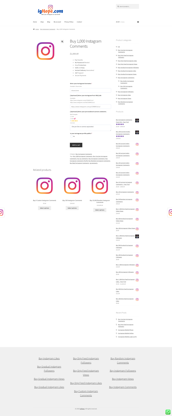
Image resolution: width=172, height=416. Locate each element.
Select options (44, 208)
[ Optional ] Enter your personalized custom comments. (88, 111)
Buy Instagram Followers (126, 92)
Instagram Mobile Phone (125, 330)
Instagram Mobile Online (125, 333)
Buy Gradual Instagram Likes (127, 71)
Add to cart (76, 145)
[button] (62, 41)
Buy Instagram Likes (124, 95)
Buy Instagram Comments (47, 29)
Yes (74, 136)
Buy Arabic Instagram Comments (127, 82)
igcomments (94, 163)
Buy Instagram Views (124, 98)
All (119, 47)
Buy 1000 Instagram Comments (82, 156)
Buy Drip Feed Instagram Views (127, 64)
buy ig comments (82, 159)
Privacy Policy (68, 22)
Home (35, 22)
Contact (79, 22)
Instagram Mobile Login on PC (127, 337)
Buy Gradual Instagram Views (127, 74)
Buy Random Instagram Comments (99, 161)
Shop (42, 22)
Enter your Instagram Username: (84, 83)
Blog (48, 22)
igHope (82, 409)
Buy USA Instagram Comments (126, 87)
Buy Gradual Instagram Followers (128, 67)
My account (57, 22)
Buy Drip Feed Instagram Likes (127, 61)
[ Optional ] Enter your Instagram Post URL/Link (85, 95)
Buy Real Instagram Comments (79, 163)
